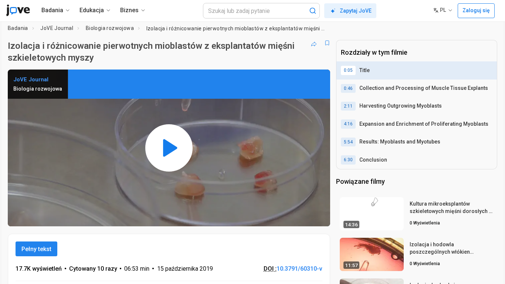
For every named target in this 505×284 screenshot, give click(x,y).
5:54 (348, 142)
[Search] (312, 10)
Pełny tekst (36, 249)
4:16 (348, 123)
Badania (18, 28)
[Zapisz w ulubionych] (327, 43)
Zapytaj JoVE (356, 11)
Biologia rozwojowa (110, 28)
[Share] (314, 43)
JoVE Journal (56, 28)
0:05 (348, 70)
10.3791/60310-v (299, 268)
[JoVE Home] (18, 10)
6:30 (348, 159)
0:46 (348, 88)
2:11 (348, 106)
